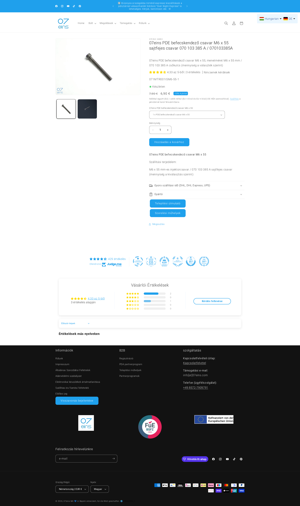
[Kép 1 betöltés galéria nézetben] (66, 109)
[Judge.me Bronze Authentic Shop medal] (178, 261)
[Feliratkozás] (113, 459)
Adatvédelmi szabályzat (68, 376)
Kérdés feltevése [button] (212, 301)
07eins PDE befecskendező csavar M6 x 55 (171, 108)
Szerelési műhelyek (167, 213)
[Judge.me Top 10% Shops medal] (191, 261)
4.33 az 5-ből (96, 298)
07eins (67, 501)
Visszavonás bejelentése (77, 400)
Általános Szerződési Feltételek (72, 370)
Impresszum (62, 364)
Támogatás (126, 23)
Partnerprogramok (129, 376)
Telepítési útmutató (167, 203)
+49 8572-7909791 (195, 387)
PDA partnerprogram (130, 364)
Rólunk (142, 23)
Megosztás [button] (158, 224)
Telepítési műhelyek (130, 370)
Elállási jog (61, 393)
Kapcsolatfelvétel (194, 363)
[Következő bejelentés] (187, 6)
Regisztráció (126, 358)
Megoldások (106, 23)
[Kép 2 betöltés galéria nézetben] (87, 109)
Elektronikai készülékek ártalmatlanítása (77, 382)
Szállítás (234, 99)
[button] (92, 23)
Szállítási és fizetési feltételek (72, 387)
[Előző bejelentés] (113, 6)
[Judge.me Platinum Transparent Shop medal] (138, 261)
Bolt (91, 23)
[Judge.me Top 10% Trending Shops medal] (204, 261)
